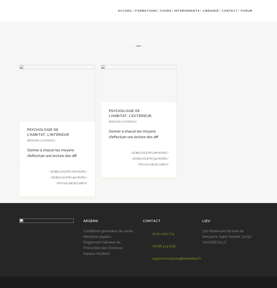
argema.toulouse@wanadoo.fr (176, 258)
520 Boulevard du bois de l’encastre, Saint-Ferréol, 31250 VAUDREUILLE (226, 236)
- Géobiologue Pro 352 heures (67, 177)
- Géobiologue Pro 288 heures (67, 171)
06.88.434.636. (164, 246)
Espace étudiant (96, 253)
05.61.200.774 (163, 234)
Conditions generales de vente (108, 231)
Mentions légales (97, 237)
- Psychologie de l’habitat (71, 183)
